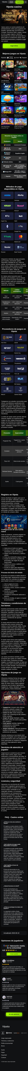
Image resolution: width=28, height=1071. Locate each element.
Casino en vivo (11, 57)
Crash (17, 57)
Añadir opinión (14, 954)
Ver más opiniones (14, 1014)
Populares (3, 57)
